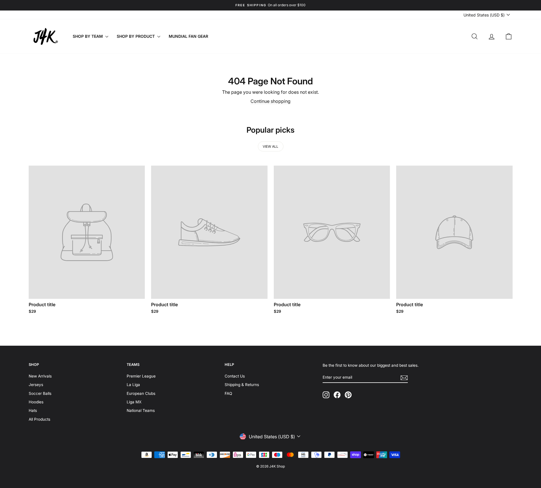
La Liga (133, 384)
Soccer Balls (40, 393)
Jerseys (36, 384)
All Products (39, 419)
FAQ (228, 393)
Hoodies (36, 402)
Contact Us (235, 376)
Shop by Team (88, 36)
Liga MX (134, 402)
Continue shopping (270, 101)
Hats (33, 410)
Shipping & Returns (242, 384)
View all (270, 146)
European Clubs (141, 393)
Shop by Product (136, 36)
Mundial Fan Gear (188, 36)
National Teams (141, 410)
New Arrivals (40, 376)
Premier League (141, 376)
